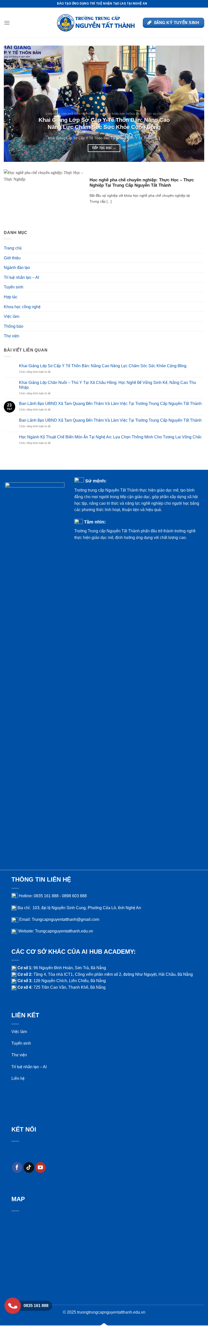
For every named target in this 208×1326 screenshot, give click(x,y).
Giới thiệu (12, 258)
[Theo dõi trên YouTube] (40, 1167)
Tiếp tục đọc (104, 147)
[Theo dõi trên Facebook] (17, 1167)
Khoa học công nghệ (22, 307)
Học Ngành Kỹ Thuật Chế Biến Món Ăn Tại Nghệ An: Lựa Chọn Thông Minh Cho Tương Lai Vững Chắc (110, 437)
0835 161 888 (36, 1305)
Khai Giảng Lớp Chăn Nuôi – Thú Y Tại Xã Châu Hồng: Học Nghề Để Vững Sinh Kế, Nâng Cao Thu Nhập (107, 384)
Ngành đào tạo (17, 267)
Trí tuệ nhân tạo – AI (21, 277)
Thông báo (13, 326)
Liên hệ (18, 1078)
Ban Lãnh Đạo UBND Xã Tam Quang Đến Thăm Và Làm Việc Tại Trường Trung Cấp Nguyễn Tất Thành (110, 403)
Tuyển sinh (13, 287)
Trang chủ (13, 248)
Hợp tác (11, 297)
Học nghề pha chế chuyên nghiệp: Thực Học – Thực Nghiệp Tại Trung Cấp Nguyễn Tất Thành (142, 183)
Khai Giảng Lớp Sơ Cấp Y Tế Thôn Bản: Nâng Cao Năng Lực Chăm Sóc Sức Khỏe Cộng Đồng (104, 123)
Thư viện (11, 336)
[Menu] (7, 22)
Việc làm (11, 316)
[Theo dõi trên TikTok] (29, 1167)
